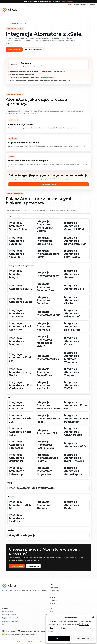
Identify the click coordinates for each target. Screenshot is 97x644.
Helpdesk (92, 4)
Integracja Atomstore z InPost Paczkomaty (76, 418)
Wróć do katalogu (33, 566)
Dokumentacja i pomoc (9, 615)
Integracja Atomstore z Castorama (16, 313)
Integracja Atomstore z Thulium (44, 505)
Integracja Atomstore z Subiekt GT (16, 240)
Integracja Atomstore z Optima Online (18, 226)
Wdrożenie (53, 600)
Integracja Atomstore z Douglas (16, 341)
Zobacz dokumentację (48, 184)
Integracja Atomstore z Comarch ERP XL (74, 226)
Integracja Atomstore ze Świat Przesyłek (74, 458)
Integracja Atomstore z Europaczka (16, 444)
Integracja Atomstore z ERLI (74, 287)
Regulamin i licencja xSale (10, 618)
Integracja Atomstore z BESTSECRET (72, 326)
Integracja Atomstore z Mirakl (48, 313)
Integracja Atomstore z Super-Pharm (45, 372)
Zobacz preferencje (83, 638)
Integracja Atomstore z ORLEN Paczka (73, 431)
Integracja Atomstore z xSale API (20, 505)
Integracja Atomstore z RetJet (71, 505)
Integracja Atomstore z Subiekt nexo (45, 240)
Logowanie (76, 4)
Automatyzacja (54, 590)
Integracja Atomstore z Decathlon (44, 300)
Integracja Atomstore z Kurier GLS (21, 418)
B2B (3, 624)
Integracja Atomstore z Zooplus (71, 372)
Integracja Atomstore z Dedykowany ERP (75, 240)
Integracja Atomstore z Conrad (71, 341)
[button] (93, 617)
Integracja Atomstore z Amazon (71, 274)
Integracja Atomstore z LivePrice (16, 518)
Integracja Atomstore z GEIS (75, 445)
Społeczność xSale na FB (10, 621)
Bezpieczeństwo (7, 611)
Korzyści (52, 597)
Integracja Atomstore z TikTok (71, 385)
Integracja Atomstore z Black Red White (20, 326)
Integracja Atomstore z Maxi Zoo (20, 357)
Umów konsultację (17, 566)
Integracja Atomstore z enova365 (16, 253)
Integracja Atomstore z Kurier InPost (48, 418)
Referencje (53, 603)
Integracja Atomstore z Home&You (44, 326)
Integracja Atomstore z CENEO (71, 300)
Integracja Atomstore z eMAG (20, 287)
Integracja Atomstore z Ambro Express (73, 471)
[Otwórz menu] (93, 9)
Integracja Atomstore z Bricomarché (72, 313)
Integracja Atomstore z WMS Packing (32, 488)
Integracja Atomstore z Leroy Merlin (20, 372)
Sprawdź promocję (67, 1)
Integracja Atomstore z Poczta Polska (45, 444)
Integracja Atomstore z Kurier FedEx (21, 431)
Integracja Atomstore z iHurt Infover (48, 253)
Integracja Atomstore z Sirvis (48, 357)
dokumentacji (49, 78)
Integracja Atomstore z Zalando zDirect (46, 287)
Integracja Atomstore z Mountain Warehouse (71, 357)
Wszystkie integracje (22, 535)
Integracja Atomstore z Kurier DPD (76, 405)
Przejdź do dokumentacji (33, 49)
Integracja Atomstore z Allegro (16, 274)
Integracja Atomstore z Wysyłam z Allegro (48, 405)
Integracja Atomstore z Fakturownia (72, 253)
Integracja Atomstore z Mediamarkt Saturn (44, 341)
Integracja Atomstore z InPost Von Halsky (21, 385)
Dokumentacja (84, 4)
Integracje (14, 23)
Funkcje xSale (54, 587)
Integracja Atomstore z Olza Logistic (47, 458)
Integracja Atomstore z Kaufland (44, 385)
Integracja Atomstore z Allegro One (16, 405)
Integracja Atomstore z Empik (20, 300)
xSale (7, 23)
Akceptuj (59, 638)
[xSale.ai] (9, 10)
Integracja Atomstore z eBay (48, 274)
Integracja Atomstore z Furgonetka (44, 471)
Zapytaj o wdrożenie (14, 49)
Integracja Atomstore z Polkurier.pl (16, 471)
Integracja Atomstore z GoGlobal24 (16, 458)
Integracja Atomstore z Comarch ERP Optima (45, 226)
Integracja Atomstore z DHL (47, 432)
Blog (51, 611)
